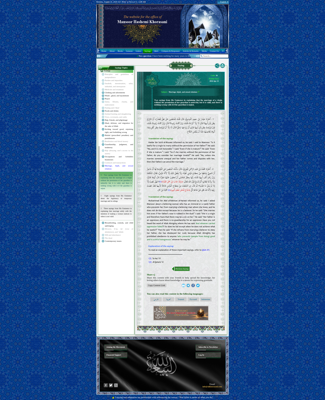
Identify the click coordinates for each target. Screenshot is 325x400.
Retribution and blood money (116, 141)
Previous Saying (182, 269)
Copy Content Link (156, 285)
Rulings (107, 71)
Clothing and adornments (115, 93)
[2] (169, 190)
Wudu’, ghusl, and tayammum (117, 96)
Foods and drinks (112, 111)
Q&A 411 (205, 250)
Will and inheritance (113, 235)
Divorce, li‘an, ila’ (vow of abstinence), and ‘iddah (119, 230)
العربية (168, 299)
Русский (193, 299)
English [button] (223, 2)
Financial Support (113, 355)
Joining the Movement (115, 347)
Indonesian (205, 299)
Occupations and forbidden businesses (119, 158)
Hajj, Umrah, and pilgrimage (116, 120)
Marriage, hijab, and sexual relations (119, 167)
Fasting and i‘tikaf (112, 108)
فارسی (156, 299)
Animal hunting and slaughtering (118, 114)
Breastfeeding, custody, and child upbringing (119, 224)
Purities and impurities (114, 80)
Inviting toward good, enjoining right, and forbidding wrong (119, 130)
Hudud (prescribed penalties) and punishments (119, 136)
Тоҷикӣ (181, 299)
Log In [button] (201, 355)
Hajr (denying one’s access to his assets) (119, 152)
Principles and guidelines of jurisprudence (119, 75)
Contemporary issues (113, 241)
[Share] (217, 65)
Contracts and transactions (115, 163)
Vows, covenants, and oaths (116, 117)
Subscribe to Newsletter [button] (208, 347)
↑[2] (149, 262)
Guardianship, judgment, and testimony (119, 145)
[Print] (222, 65)
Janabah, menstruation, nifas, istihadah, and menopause (119, 85)
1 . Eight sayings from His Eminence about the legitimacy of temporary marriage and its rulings (116, 198)
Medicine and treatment (114, 90)
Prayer (107, 99)
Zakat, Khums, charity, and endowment (119, 103)
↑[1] (149, 258)
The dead (108, 238)
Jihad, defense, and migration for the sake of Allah (119, 124)
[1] (160, 182)
